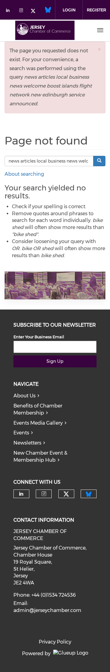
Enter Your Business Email (38, 336)
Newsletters (27, 443)
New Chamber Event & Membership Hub (40, 456)
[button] (99, 49)
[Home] (45, 30)
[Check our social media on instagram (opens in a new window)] (22, 11)
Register (96, 9)
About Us (24, 396)
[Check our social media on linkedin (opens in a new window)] (9, 11)
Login (69, 9)
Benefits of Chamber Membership (37, 409)
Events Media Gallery (38, 423)
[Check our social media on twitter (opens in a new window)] (35, 11)
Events (21, 433)
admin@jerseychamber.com (47, 610)
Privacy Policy (55, 642)
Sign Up (54, 361)
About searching (24, 174)
